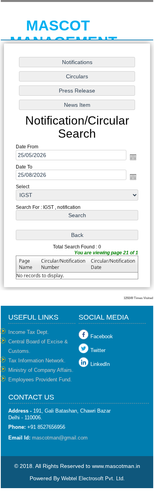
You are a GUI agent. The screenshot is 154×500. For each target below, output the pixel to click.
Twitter (97, 350)
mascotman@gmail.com (60, 438)
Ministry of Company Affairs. (40, 370)
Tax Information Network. (37, 361)
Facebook (101, 336)
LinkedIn (100, 364)
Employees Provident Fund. (40, 380)
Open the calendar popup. (133, 157)
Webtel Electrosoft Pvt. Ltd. (93, 478)
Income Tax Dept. (28, 332)
